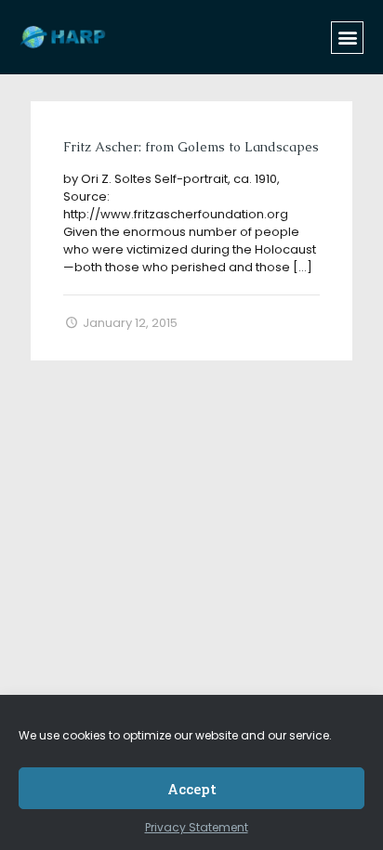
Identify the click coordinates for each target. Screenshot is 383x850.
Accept (192, 788)
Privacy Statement (196, 827)
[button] (347, 37)
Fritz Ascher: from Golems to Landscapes (191, 146)
